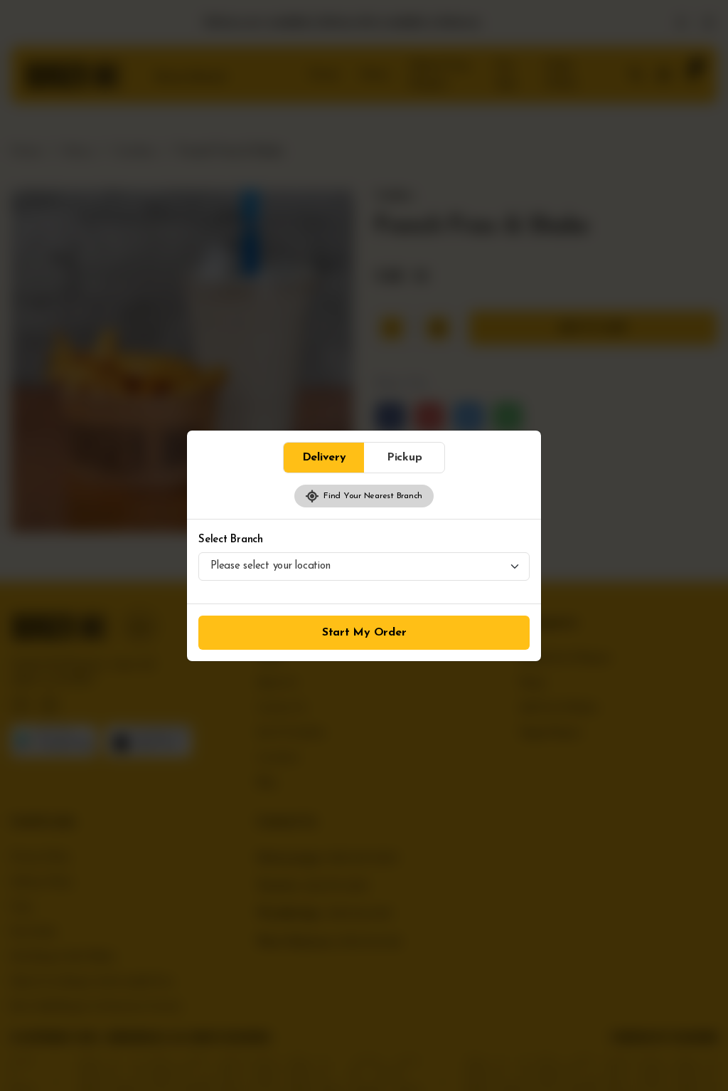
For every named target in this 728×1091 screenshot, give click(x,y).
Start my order (364, 632)
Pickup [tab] (404, 457)
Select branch (230, 539)
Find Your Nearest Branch (370, 496)
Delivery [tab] (324, 457)
